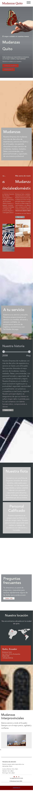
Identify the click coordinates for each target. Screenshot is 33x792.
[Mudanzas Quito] (12, 3)
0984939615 (8, 69)
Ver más (7, 217)
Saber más (8, 410)
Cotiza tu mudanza (10, 65)
